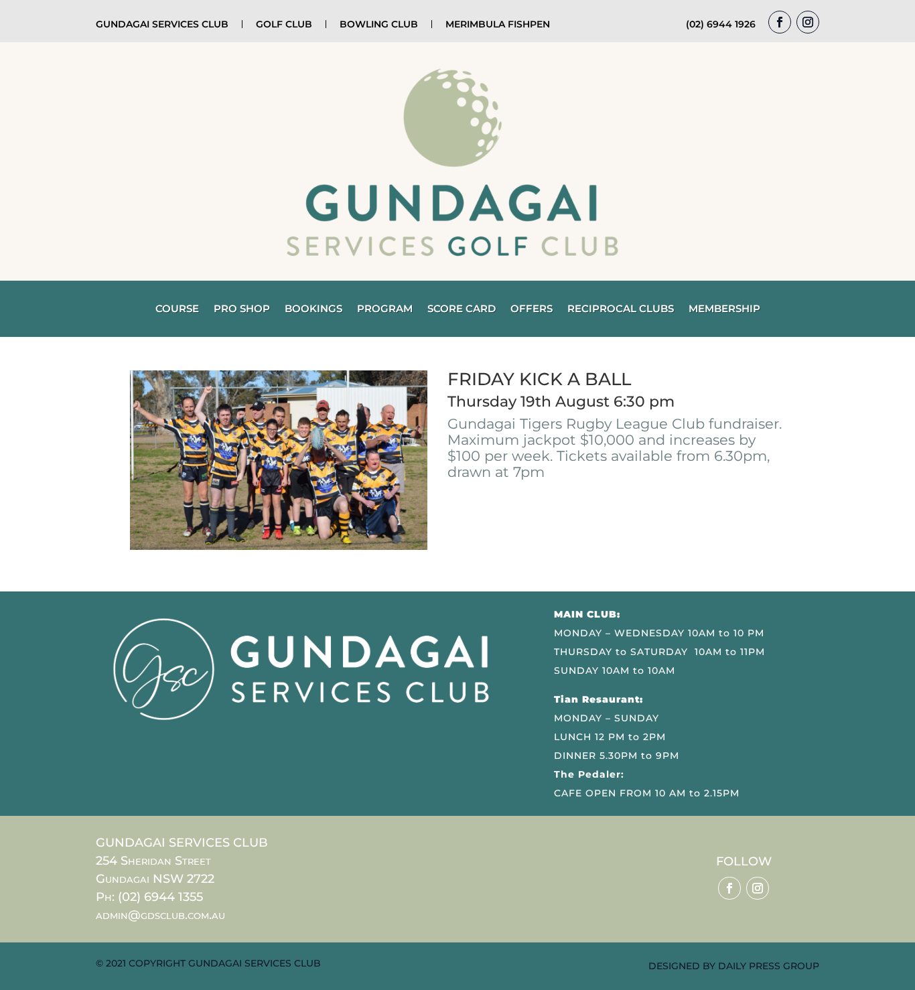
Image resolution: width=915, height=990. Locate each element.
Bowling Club (379, 24)
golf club (284, 24)
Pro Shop (242, 309)
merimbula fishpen (497, 24)
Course (177, 309)
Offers (531, 309)
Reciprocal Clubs (620, 309)
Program (385, 309)
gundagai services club (162, 24)
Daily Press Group (768, 966)
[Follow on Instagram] (807, 22)
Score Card (461, 309)
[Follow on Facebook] (779, 22)
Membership (724, 309)
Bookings (313, 309)
